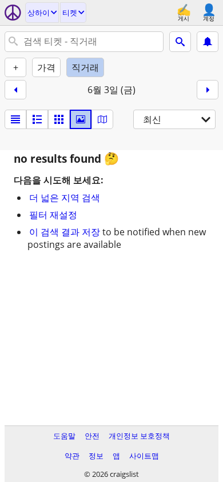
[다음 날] (207, 89)
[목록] (15, 119)
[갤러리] (80, 119)
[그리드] (59, 119)
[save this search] (207, 41)
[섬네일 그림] (37, 119)
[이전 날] (15, 89)
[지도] (102, 119)
